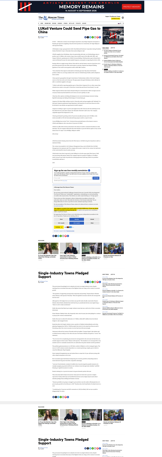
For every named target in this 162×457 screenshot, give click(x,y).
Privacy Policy (64, 180)
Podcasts (78, 23)
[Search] (123, 23)
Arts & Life (71, 23)
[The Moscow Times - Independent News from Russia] (51, 17)
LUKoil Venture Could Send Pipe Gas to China (69, 30)
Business (60, 23)
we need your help (58, 205)
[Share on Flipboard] (97, 37)
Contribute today (116, 18)
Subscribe (95, 178)
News (42, 23)
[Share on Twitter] (88, 37)
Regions (54, 23)
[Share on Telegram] (90, 37)
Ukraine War (48, 23)
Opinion (65, 23)
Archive (84, 23)
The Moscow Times (43, 36)
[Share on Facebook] (85, 37)
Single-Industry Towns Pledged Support (63, 275)
